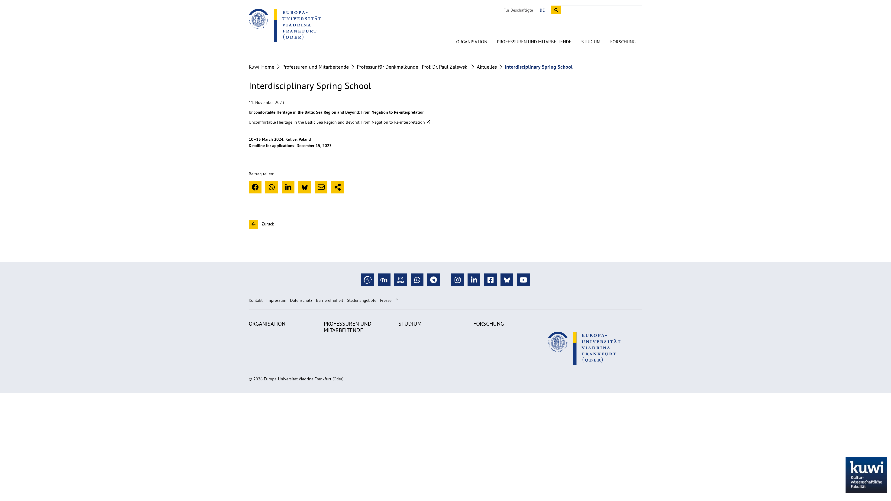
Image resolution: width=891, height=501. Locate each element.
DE (542, 10)
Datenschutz (301, 300)
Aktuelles (487, 67)
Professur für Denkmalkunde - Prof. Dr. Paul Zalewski (413, 67)
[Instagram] (457, 279)
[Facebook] (255, 187)
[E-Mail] (321, 187)
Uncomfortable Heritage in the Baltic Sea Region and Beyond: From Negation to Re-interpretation (337, 122)
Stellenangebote (361, 300)
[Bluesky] (304, 187)
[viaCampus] (367, 279)
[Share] (337, 187)
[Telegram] (433, 279)
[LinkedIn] (288, 187)
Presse (385, 300)
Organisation (471, 42)
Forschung (623, 42)
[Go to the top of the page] (397, 300)
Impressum (276, 300)
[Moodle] (384, 279)
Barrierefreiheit (329, 300)
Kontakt (256, 300)
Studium (590, 42)
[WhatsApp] (271, 187)
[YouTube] (523, 279)
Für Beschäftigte (518, 10)
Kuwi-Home (261, 67)
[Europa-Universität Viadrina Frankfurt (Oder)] (285, 25)
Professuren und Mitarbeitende (534, 42)
